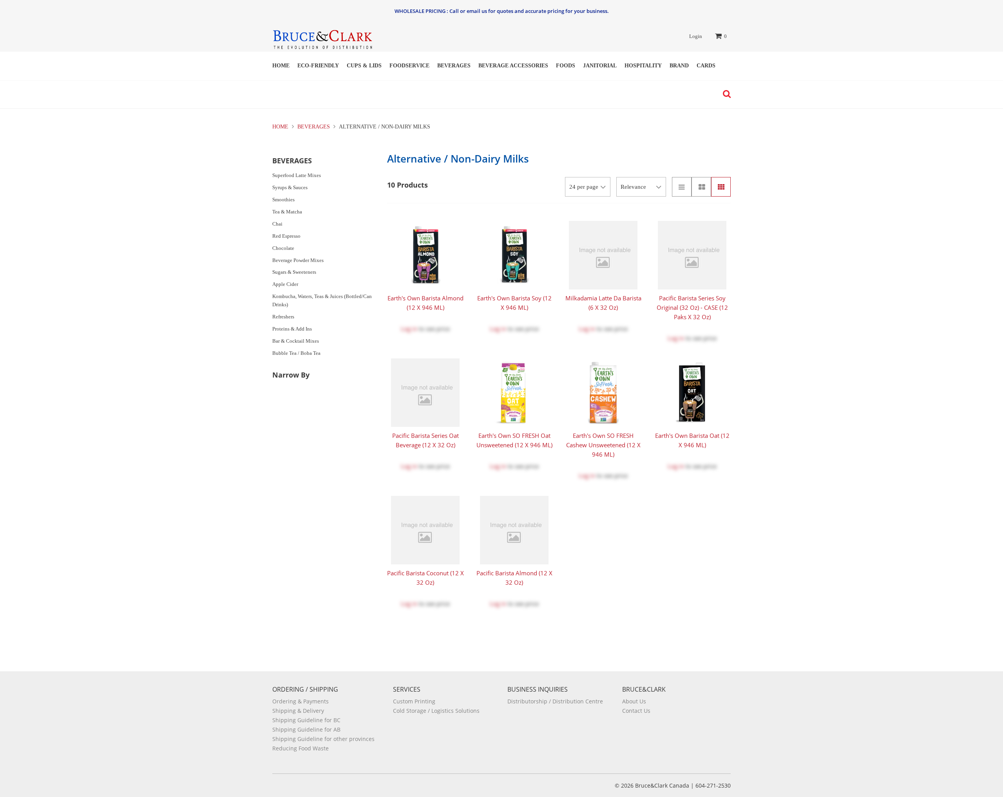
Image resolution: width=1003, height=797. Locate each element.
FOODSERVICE (409, 66)
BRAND (679, 66)
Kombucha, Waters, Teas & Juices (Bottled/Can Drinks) (322, 300)
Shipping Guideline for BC (306, 720)
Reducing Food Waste (300, 748)
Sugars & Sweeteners (294, 272)
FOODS (565, 66)
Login (695, 36)
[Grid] (721, 187)
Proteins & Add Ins (292, 329)
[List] (682, 187)
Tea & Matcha (287, 212)
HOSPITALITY (643, 66)
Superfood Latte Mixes (296, 175)
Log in (409, 329)
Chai (277, 224)
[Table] (701, 187)
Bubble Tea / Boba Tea (296, 353)
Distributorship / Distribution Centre (555, 701)
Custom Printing (414, 701)
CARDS (706, 66)
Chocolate (283, 248)
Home (281, 66)
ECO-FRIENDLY (318, 66)
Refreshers (283, 317)
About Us (634, 701)
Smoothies (283, 199)
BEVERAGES (454, 66)
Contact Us (636, 710)
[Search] (725, 94)
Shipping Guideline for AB (306, 729)
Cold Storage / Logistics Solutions (436, 710)
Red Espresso (286, 236)
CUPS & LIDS (364, 66)
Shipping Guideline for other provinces (323, 739)
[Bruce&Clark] (322, 37)
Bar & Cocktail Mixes (295, 341)
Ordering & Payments (300, 701)
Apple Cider (285, 284)
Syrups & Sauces (290, 187)
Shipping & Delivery (298, 710)
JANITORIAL (600, 66)
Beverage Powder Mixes (298, 260)
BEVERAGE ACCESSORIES (513, 66)
